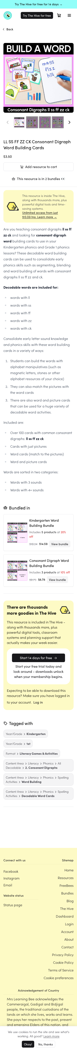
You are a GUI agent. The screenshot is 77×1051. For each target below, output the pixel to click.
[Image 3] (45, 122)
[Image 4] (58, 122)
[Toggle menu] (69, 15)
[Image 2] (32, 122)
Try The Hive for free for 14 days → (38, 4)
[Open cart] (59, 15)
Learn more (51, 1036)
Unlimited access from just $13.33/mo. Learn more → (40, 215)
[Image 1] (19, 122)
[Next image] (69, 122)
